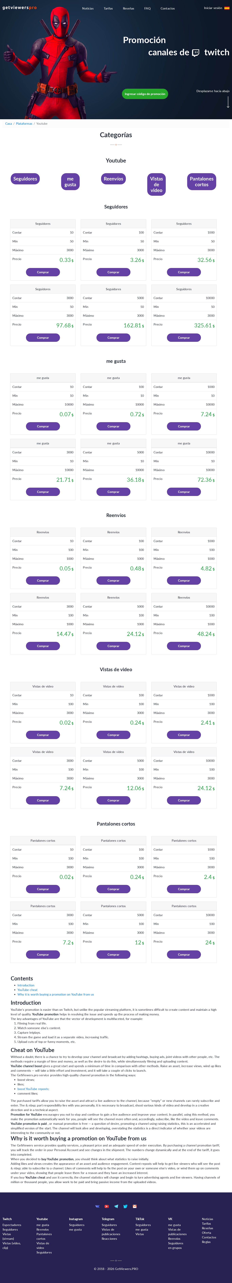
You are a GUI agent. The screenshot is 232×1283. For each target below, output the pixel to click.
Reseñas (128, 8)
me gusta (43, 1225)
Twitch (7, 1219)
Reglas (206, 1242)
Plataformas (24, 123)
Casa (8, 123)
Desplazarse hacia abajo (213, 91)
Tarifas (108, 8)
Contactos (168, 8)
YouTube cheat (27, 990)
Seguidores (10, 1229)
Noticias (87, 8)
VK (170, 1219)
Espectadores (12, 1225)
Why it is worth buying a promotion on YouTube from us (55, 994)
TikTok (140, 1219)
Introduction (25, 985)
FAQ (147, 8)
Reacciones (109, 1238)
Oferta (206, 1232)
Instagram (76, 1219)
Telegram (108, 1219)
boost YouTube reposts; (33, 1089)
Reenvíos (43, 1229)
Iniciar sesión (213, 8)
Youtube (42, 1219)
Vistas (140, 1234)
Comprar (43, 272)
